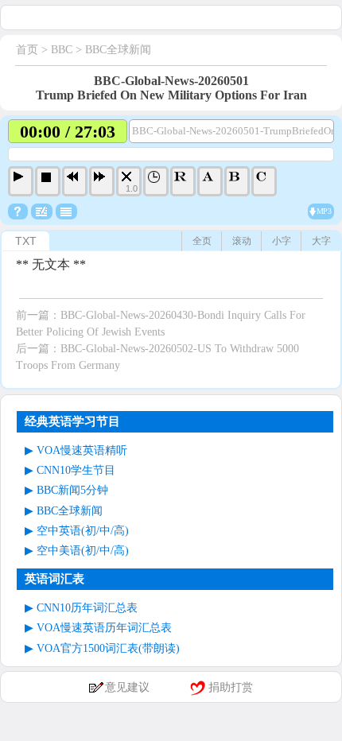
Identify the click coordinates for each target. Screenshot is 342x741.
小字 (281, 240)
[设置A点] (210, 181)
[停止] (47, 181)
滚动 (241, 240)
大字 (321, 240)
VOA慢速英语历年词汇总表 (104, 628)
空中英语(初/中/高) (83, 531)
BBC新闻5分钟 (72, 490)
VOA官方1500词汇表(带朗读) (108, 648)
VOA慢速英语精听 (82, 450)
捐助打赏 (230, 687)
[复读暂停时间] (156, 181)
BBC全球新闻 (118, 50)
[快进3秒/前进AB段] (102, 181)
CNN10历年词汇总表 (87, 608)
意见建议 (127, 687)
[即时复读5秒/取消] (183, 181)
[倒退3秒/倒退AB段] (74, 181)
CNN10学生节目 (76, 470)
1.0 (132, 188)
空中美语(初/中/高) (83, 551)
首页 (27, 50)
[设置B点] (237, 181)
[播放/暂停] (20, 181)
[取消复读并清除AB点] (264, 181)
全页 (202, 240)
